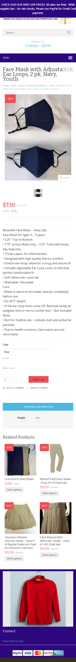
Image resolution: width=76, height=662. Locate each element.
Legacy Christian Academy (32, 85)
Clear (6, 358)
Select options (14, 489)
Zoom (66, 177)
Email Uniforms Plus (13, 641)
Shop (13, 85)
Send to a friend (39, 388)
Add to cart (38, 379)
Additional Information (38, 406)
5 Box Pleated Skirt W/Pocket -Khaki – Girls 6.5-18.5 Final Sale (54, 541)
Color (5, 344)
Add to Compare (15, 388)
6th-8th (60, 85)
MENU (6, 58)
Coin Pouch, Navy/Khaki (19, 479)
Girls (51, 85)
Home (6, 85)
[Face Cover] (38, 193)
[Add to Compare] (29, 471)
